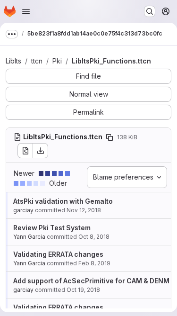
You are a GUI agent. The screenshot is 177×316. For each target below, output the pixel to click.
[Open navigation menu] (26, 11)
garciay (23, 210)
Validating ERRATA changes (58, 254)
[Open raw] (25, 150)
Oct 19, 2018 (83, 289)
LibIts (13, 61)
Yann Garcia (29, 236)
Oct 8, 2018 (94, 236)
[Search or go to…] (149, 11)
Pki (57, 61)
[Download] (40, 150)
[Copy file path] (109, 137)
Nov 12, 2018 (84, 210)
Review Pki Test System (52, 228)
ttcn (36, 61)
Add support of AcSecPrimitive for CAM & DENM (91, 281)
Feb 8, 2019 (94, 263)
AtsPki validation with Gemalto (63, 201)
